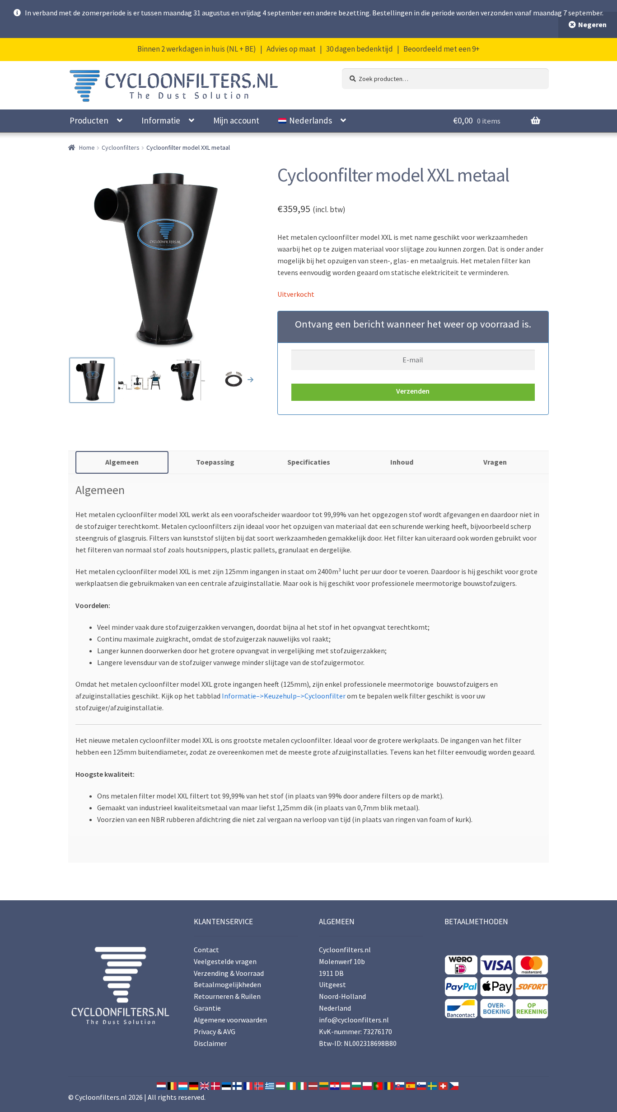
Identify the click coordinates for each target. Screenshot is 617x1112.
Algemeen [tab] (122, 461)
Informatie (160, 120)
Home (87, 147)
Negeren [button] (592, 24)
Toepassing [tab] (215, 461)
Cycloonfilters (121, 147)
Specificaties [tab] (308, 461)
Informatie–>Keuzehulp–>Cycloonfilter (284, 695)
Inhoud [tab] (401, 461)
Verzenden (413, 390)
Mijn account (236, 120)
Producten (89, 120)
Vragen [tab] (495, 461)
